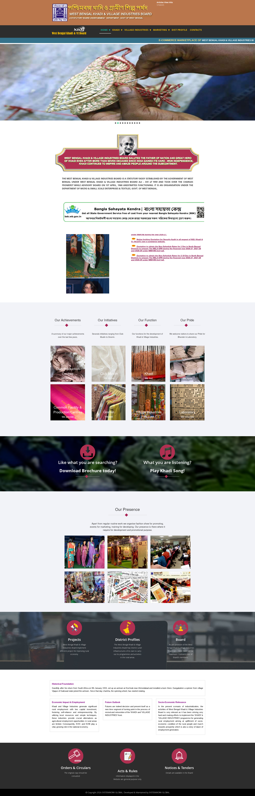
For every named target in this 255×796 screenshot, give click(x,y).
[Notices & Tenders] (179, 756)
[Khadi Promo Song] (167, 452)
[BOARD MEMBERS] (180, 628)
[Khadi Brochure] (88, 452)
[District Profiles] (127, 628)
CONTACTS (196, 29)
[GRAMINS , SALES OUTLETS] (83, 29)
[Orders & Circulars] (76, 756)
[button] (115, 123)
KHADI (116, 29)
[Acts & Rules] (127, 756)
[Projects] (74, 628)
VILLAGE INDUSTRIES (136, 29)
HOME (104, 29)
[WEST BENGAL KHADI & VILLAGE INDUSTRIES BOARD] (69, 33)
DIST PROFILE (179, 29)
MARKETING (160, 29)
